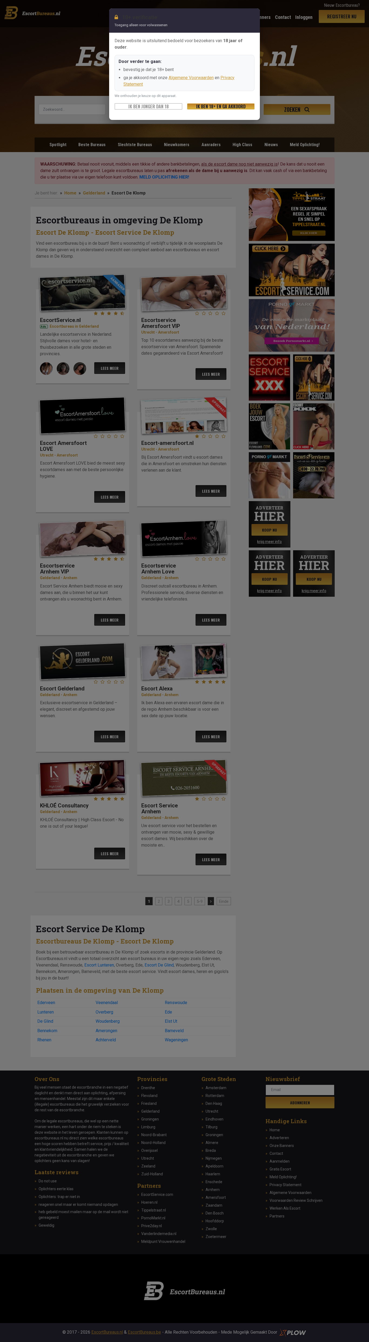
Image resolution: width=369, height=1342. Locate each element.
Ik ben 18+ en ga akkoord (221, 106)
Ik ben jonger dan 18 (148, 106)
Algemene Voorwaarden (191, 77)
